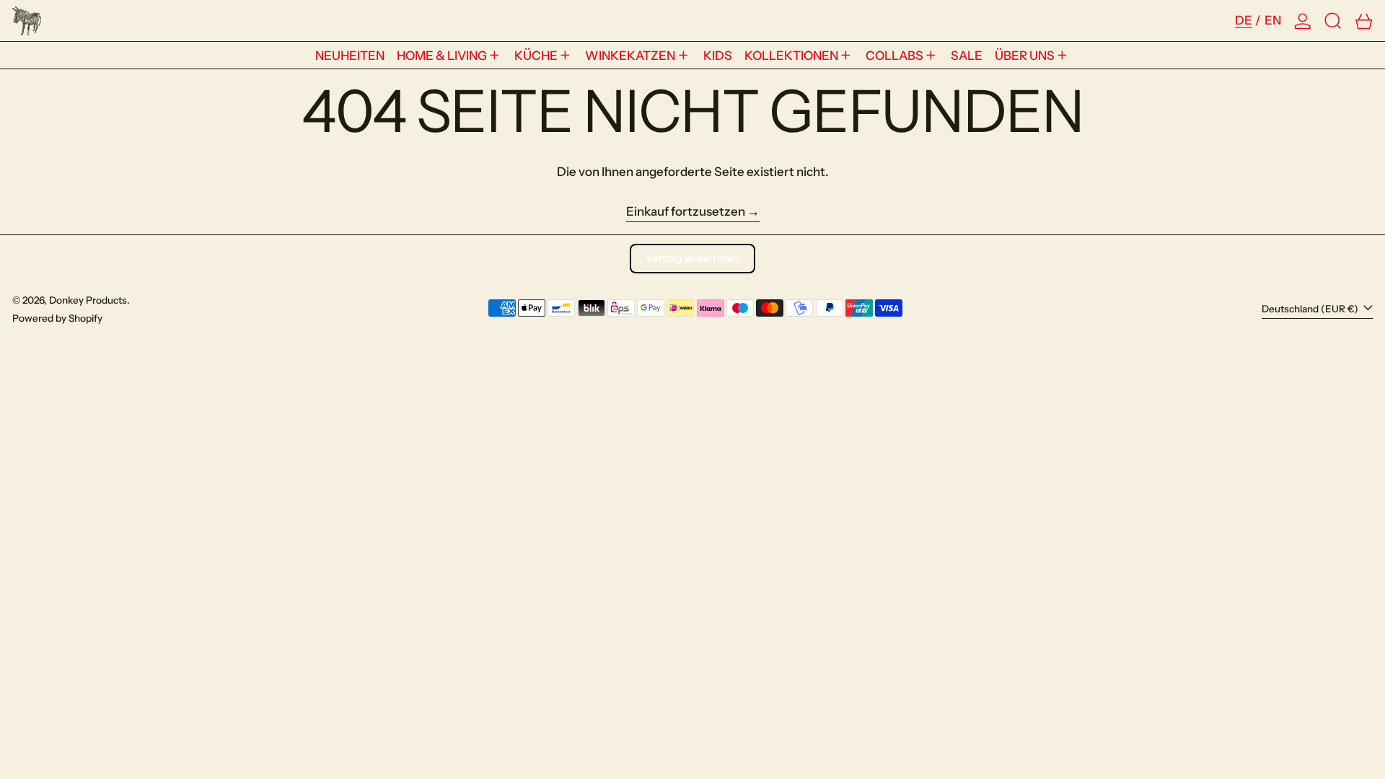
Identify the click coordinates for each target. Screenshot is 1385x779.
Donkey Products (88, 300)
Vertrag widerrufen (692, 258)
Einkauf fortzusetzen (685, 211)
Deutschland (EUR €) (1311, 308)
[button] (1333, 20)
